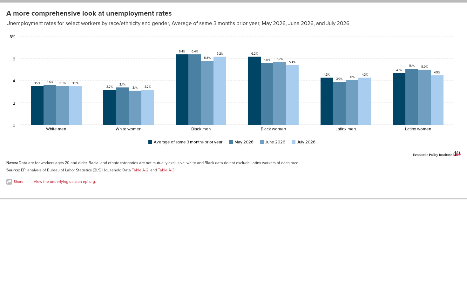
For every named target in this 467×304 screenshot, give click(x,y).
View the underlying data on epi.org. (65, 181)
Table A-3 (166, 170)
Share (18, 181)
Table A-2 (140, 170)
